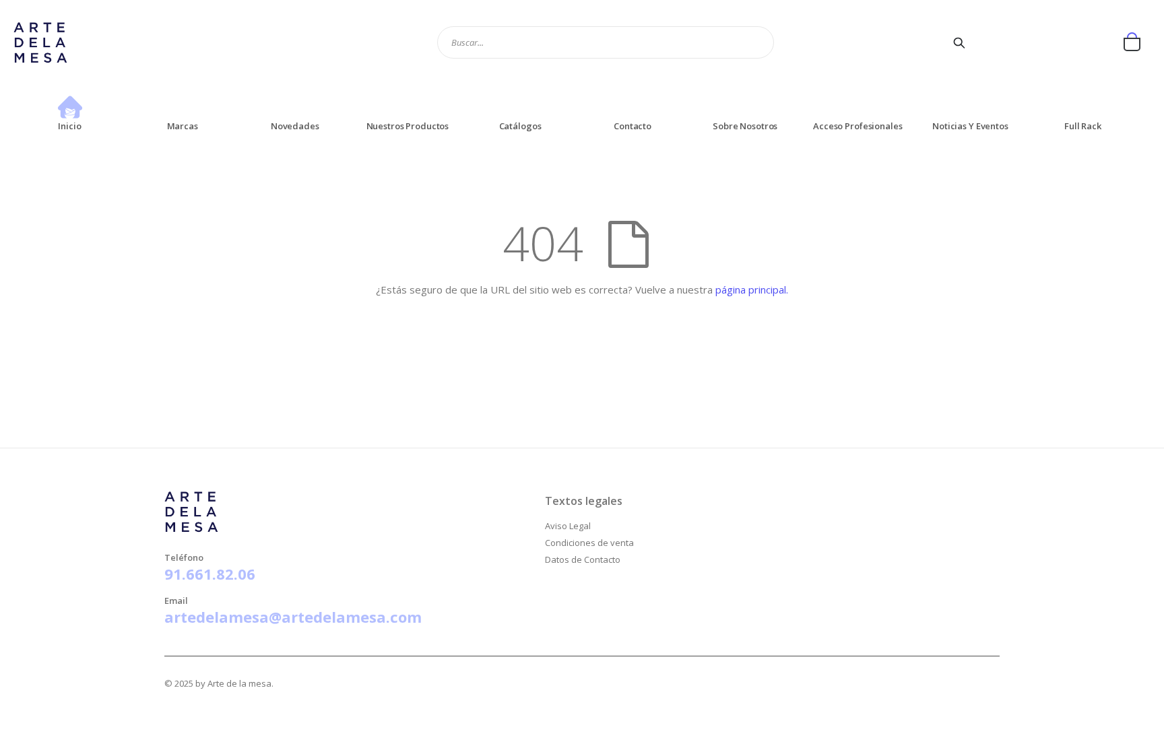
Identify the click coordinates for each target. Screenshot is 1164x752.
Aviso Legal (568, 526)
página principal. (751, 289)
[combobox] (605, 42)
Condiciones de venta (589, 543)
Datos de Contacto (582, 559)
